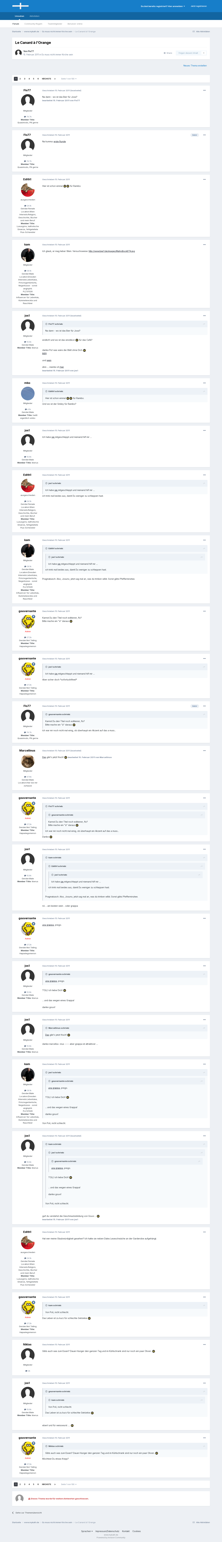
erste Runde (60, 141)
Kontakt (126, 1531)
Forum (16, 24)
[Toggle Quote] (46, 324)
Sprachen (86, 1531)
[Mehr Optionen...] (204, 90)
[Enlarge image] (64, 186)
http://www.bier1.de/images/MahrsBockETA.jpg (112, 251)
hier (62, 367)
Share (168, 53)
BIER (44, 353)
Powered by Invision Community (111, 1537)
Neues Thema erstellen (195, 65)
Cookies (136, 1531)
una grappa (48, 925)
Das (44, 757)
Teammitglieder (55, 24)
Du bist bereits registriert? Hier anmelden (162, 6)
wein (49, 360)
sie (53, 437)
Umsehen (19, 16)
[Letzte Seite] (55, 79)
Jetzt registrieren (199, 6)
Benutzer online (75, 24)
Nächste (46, 79)
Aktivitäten (34, 16)
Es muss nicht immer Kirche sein (57, 54)
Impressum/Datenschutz (107, 1531)
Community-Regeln (33, 24)
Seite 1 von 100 (68, 79)
